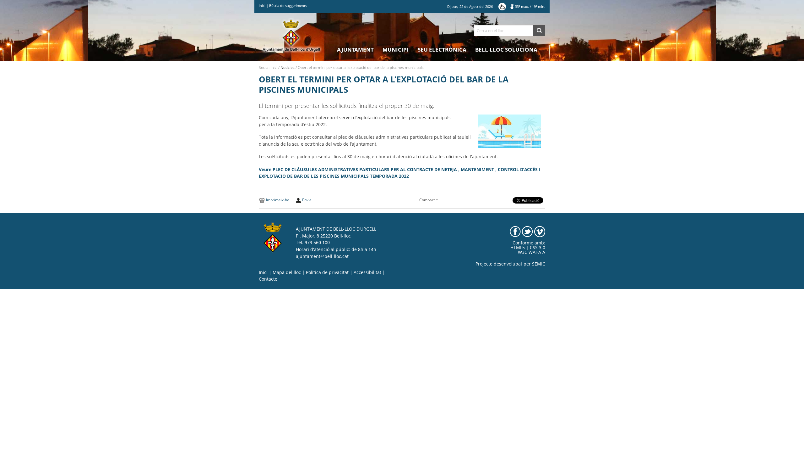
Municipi (396, 49)
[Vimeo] (539, 231)
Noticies (287, 67)
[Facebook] (515, 231)
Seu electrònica (442, 49)
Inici (262, 5)
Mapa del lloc (287, 272)
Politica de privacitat (327, 272)
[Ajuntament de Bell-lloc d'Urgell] (291, 35)
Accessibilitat (367, 272)
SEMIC (538, 264)
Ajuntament (355, 49)
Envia (307, 200)
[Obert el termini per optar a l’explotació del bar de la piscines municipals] (509, 131)
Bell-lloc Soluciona (506, 49)
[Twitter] (527, 231)
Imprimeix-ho (277, 200)
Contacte (268, 279)
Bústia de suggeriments (288, 5)
